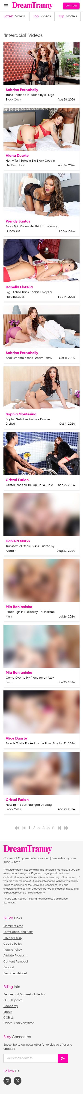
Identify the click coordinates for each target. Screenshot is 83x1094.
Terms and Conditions (18, 932)
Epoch (7, 1011)
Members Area (13, 926)
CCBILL (8, 1017)
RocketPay (10, 1006)
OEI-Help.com (12, 1000)
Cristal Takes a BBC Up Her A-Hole (29, 485)
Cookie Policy (12, 943)
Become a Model (15, 973)
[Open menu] (6, 5)
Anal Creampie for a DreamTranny (29, 358)
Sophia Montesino (21, 414)
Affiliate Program (14, 955)
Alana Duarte (17, 156)
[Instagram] (7, 1081)
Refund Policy (12, 949)
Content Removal (15, 961)
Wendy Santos (18, 221)
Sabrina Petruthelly (22, 90)
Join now (71, 5)
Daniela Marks (18, 541)
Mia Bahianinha (19, 607)
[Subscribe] (63, 1058)
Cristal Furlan (17, 480)
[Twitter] (17, 1081)
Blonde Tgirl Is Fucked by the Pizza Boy (32, 743)
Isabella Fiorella (19, 287)
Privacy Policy (12, 938)
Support (8, 967)
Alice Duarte (16, 738)
